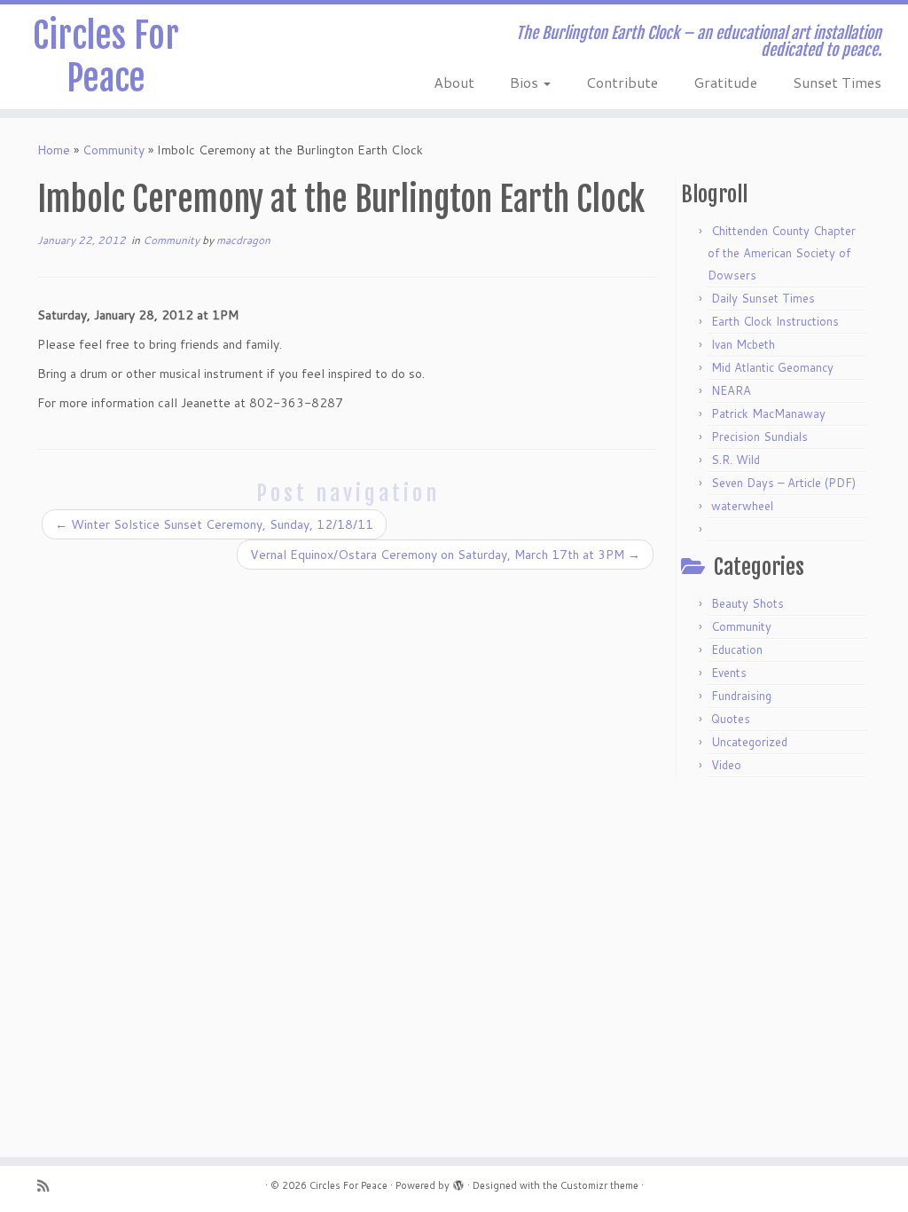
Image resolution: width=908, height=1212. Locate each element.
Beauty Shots (747, 603)
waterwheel (742, 506)
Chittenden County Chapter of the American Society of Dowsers (782, 253)
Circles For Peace (106, 56)
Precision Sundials (759, 437)
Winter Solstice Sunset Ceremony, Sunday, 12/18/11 (214, 524)
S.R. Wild (735, 460)
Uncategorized (749, 742)
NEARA (731, 390)
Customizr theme (599, 1185)
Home (53, 150)
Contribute (622, 82)
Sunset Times (837, 82)
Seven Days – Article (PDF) (783, 483)
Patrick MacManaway (768, 413)
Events (729, 673)
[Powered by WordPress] (458, 1182)
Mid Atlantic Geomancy (772, 367)
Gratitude (725, 82)
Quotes (730, 719)
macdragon (243, 240)
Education (737, 649)
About (454, 82)
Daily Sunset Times (763, 298)
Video (726, 765)
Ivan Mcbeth (743, 344)
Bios (526, 82)
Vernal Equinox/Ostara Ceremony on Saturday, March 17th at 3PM (445, 554)
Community (113, 150)
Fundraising (741, 696)
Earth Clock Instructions (775, 321)
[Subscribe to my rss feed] (48, 1186)
